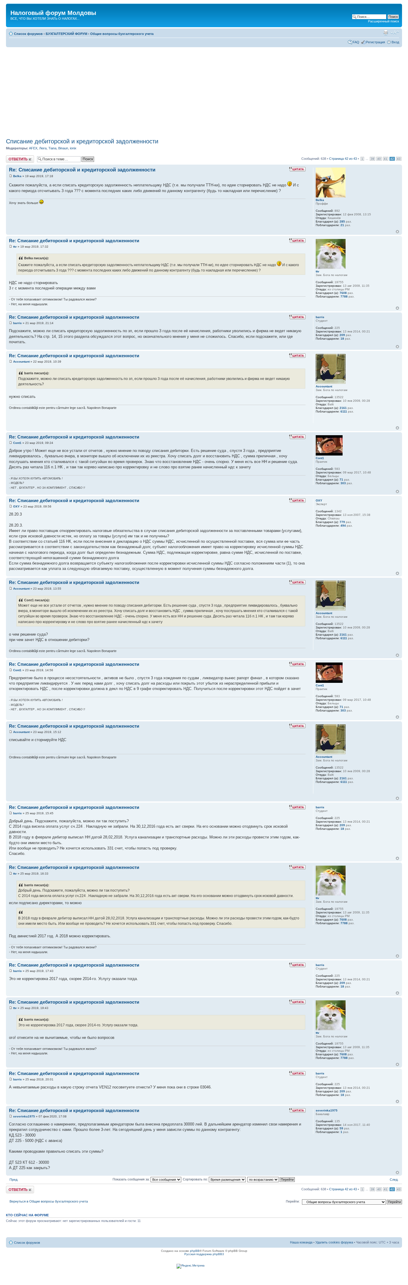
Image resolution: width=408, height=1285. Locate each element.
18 (342, 338)
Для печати (385, 32)
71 (341, 479)
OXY (16, 506)
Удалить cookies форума (334, 1242)
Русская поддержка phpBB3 (204, 1254)
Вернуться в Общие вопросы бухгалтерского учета (49, 1201)
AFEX (33, 148)
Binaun (63, 148)
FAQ (356, 42)
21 (342, 225)
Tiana (52, 148)
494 (343, 525)
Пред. (14, 1179)
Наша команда (301, 1242)
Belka (17, 176)
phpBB (195, 1250)
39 (372, 158)
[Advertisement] (205, 90)
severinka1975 (24, 1116)
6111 (343, 411)
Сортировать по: (196, 1179)
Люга (43, 148)
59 (341, 1128)
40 (379, 158)
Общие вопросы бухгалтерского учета (122, 34)
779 (342, 522)
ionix (73, 148)
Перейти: (293, 1201)
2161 (343, 408)
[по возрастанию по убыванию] (271, 1179)
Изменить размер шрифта (394, 32)
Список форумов (28, 34)
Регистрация (375, 42)
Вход (395, 42)
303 (343, 483)
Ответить (13, 157)
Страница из (343, 158)
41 (385, 158)
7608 (343, 293)
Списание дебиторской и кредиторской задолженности (82, 141)
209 (342, 335)
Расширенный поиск (383, 21)
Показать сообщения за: (132, 1179)
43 (399, 158)
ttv (15, 246)
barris (17, 323)
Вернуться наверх (397, 231)
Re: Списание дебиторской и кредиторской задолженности (82, 170)
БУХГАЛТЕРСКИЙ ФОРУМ (66, 34)
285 (342, 221)
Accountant (21, 361)
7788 (344, 296)
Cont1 (17, 442)
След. (394, 1179)
